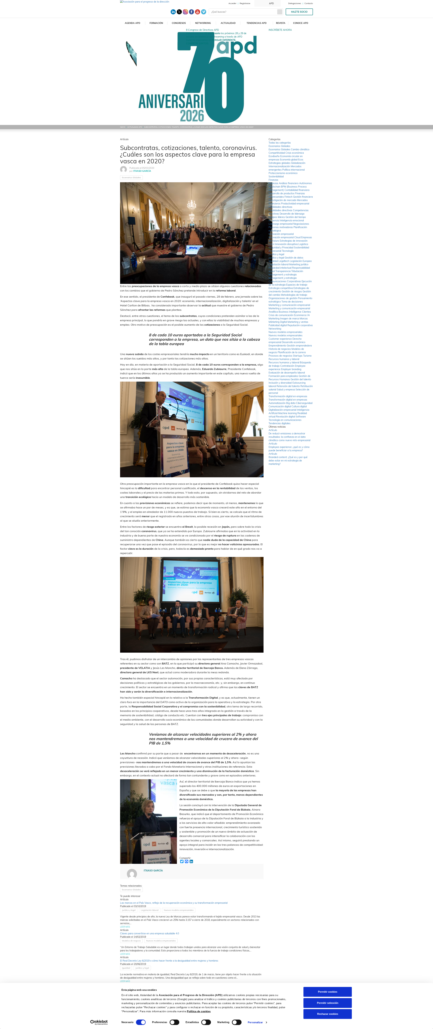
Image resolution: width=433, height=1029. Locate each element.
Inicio (122, 127)
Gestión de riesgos (292, 291)
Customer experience (280, 338)
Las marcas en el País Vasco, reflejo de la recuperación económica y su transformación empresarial (173, 902)
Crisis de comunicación (281, 315)
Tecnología (287, 250)
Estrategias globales (280, 163)
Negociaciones (301, 223)
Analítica (274, 311)
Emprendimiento (278, 345)
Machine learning (287, 413)
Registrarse (245, 3)
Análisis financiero (289, 183)
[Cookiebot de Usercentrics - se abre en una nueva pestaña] (99, 1022)
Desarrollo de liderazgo (292, 213)
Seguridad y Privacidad (281, 247)
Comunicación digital (280, 406)
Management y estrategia (283, 274)
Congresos (179, 23)
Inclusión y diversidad (280, 382)
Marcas (304, 318)
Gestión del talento (301, 379)
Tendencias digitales (279, 423)
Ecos (300, 159)
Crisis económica (295, 152)
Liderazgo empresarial (281, 223)
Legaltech (284, 261)
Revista (280, 23)
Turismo (307, 355)
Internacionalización (280, 166)
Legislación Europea (301, 261)
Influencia (274, 220)
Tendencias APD (257, 23)
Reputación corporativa (300, 325)
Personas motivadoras (281, 227)
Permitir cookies (327, 991)
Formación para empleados (284, 376)
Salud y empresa (286, 389)
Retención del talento (288, 386)
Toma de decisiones (292, 301)
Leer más (125, 927)
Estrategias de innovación (293, 240)
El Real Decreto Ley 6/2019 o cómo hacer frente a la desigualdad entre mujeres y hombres (169, 960)
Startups (298, 355)
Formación (156, 23)
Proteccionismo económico (283, 173)
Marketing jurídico (298, 264)
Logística (303, 244)
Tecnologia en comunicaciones (285, 420)
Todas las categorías (280, 142)
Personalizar (255, 1022)
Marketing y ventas (298, 321)
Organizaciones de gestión (283, 298)
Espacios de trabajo (296, 284)
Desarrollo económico (293, 342)
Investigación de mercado (283, 200)
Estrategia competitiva (281, 288)
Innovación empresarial (281, 234)
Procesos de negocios (281, 355)
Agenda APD (132, 23)
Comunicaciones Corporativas (285, 281)
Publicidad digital (278, 325)
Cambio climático (300, 149)
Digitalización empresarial (283, 409)
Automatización (277, 403)
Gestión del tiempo (296, 217)
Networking (203, 23)
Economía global (289, 159)
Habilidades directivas (280, 206)
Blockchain (275, 186)
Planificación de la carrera (292, 352)
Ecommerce (300, 315)
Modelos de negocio (131, 940)
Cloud (297, 237)
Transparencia (283, 271)
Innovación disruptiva (286, 244)
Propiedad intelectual (280, 267)
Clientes (306, 311)
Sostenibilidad (276, 176)
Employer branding (291, 369)
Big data (291, 403)
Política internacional (293, 169)
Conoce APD (300, 23)
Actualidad (228, 23)
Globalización (298, 163)
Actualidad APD (134, 127)
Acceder (232, 3)
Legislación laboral (149, 910)
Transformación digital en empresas (288, 396)
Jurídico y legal (128, 910)
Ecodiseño (274, 156)
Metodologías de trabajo (294, 294)
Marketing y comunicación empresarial (289, 305)
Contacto (308, 3)
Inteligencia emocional (292, 220)
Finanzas (273, 179)
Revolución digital (286, 416)
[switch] (174, 1022)
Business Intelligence (290, 311)
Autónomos (305, 183)
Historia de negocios (280, 348)
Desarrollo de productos (282, 193)
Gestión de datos (294, 257)
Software (301, 416)
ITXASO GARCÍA (142, 171)
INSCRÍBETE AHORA (280, 29)
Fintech (288, 196)
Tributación (297, 271)
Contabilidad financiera (296, 190)
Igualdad (126, 968)
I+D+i (272, 244)
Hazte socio (299, 11)
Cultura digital (299, 406)
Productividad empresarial (295, 203)
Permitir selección (327, 1002)
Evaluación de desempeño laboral (287, 372)
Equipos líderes (277, 217)
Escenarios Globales (131, 177)
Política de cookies (199, 1011)
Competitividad (277, 152)
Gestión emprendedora (299, 345)
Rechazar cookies (327, 1013)
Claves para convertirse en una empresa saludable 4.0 (149, 933)
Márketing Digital (278, 321)
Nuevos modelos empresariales (178, 910)
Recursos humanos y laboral (284, 359)
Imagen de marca (290, 318)
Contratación (287, 365)
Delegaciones (294, 3)
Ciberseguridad (304, 403)
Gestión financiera (303, 196)
